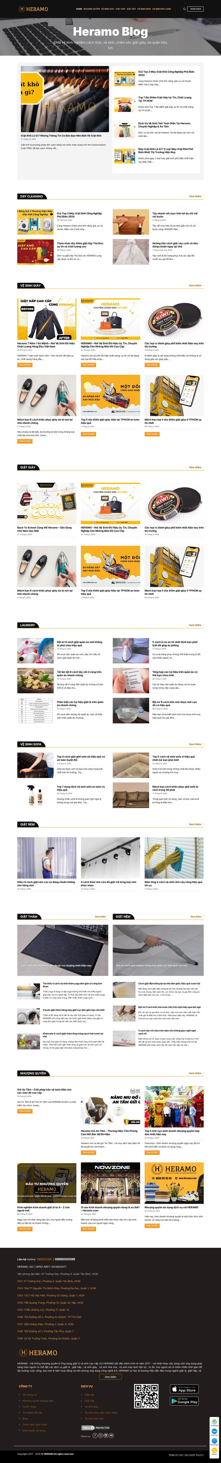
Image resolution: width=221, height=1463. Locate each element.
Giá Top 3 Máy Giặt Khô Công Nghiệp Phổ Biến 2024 (166, 73)
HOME (79, 9)
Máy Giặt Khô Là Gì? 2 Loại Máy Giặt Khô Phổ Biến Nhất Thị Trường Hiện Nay (165, 151)
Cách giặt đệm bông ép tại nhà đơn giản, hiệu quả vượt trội (169, 983)
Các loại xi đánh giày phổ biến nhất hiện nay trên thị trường (174, 345)
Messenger (214, 1445)
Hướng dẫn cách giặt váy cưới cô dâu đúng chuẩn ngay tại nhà (175, 245)
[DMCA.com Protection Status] (96, 1427)
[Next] (209, 859)
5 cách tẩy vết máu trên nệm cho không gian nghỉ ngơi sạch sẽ (167, 1032)
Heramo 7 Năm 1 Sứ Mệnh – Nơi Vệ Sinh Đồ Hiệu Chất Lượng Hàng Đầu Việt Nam (46, 345)
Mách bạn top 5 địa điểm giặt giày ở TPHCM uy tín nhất (173, 421)
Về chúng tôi (30, 1394)
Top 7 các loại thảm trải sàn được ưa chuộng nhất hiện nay (56, 965)
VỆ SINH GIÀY (107, 9)
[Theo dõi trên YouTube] (111, 1435)
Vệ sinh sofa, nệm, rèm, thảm (101, 1412)
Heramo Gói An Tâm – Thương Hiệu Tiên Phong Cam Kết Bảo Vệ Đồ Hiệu (109, 1132)
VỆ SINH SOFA (144, 9)
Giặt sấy (89, 1394)
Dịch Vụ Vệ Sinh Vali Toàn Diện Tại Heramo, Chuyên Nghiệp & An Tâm (164, 125)
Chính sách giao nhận (35, 1424)
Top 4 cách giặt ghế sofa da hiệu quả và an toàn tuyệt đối (81, 758)
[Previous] (12, 859)
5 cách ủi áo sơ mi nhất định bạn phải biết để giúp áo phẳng (175, 644)
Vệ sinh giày (91, 1406)
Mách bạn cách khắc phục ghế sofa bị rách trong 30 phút (175, 788)
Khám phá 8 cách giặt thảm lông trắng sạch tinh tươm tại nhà (73, 1035)
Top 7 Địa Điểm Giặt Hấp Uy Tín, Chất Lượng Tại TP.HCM (164, 99)
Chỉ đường (214, 1425)
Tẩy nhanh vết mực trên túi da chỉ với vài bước (175, 215)
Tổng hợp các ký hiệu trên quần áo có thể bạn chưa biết (175, 673)
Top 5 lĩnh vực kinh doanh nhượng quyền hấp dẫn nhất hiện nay (172, 1132)
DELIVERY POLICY (194, 1455)
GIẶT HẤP (120, 9)
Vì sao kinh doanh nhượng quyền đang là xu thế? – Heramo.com (110, 1209)
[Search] (184, 9)
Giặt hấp (89, 1400)
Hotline (214, 1454)
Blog (25, 1418)
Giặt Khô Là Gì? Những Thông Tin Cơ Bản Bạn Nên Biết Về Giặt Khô (61, 135)
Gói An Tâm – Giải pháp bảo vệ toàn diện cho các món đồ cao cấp (44, 1091)
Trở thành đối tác (32, 1412)
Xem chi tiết (25, 365)
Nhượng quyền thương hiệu (38, 1400)
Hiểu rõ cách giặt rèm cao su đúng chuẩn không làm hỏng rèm (46, 884)
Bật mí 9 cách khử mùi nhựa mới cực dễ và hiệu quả (174, 704)
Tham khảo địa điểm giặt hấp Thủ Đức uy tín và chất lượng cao (80, 245)
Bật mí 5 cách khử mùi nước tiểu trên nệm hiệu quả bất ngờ (169, 1007)
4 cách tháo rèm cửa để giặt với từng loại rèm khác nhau (108, 884)
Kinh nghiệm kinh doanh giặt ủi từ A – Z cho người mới (43, 1209)
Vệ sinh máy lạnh (94, 1418)
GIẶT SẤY (131, 9)
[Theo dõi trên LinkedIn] (105, 1435)
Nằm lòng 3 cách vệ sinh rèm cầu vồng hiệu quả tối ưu (173, 884)
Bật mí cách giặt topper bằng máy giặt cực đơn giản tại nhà (151, 965)
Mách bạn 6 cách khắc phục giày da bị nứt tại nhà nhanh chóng (45, 421)
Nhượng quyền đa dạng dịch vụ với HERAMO (171, 1207)
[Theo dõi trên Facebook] (95, 1435)
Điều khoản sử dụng (34, 1430)
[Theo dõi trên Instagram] (100, 1435)
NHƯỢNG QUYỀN (92, 9)
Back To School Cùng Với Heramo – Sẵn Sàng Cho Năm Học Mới (44, 529)
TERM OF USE (176, 1455)
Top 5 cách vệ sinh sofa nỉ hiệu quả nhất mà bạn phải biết (173, 758)
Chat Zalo (214, 1435)
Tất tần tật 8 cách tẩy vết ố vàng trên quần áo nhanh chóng (79, 673)
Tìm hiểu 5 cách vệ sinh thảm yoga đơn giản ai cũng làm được (72, 985)
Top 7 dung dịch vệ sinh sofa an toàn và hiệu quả (81, 788)
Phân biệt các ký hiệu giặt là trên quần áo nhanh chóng (80, 704)
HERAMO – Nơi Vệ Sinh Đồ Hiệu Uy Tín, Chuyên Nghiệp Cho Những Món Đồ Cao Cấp (109, 345)
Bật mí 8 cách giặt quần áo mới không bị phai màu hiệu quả (79, 644)
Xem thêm (195, 196)
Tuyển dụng (29, 1406)
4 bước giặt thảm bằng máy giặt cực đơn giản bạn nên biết (74, 1010)
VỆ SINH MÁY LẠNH (161, 9)
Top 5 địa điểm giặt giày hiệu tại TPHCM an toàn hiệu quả (110, 421)
